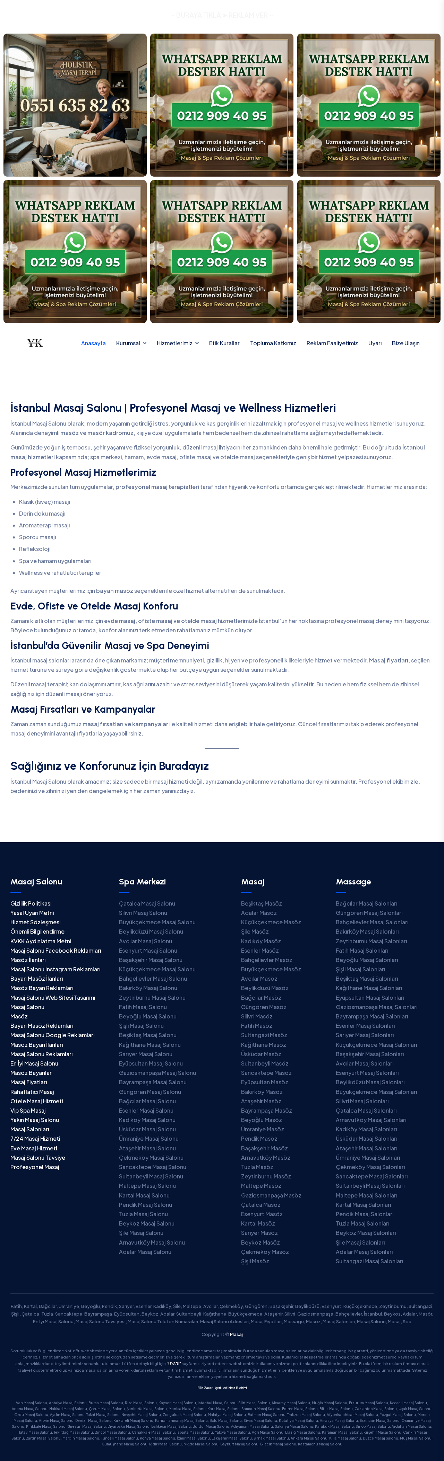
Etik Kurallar (224, 343)
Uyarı (375, 343)
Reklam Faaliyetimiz (332, 343)
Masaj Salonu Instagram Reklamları (55, 969)
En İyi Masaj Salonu (34, 1063)
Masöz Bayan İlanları (36, 1044)
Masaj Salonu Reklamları (41, 1054)
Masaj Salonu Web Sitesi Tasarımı (52, 997)
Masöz (19, 1016)
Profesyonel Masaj (34, 1166)
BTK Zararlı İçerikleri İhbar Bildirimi (222, 1388)
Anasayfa (93, 343)
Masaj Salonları (29, 1129)
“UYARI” (173, 1363)
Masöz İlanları (27, 959)
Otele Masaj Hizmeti (36, 1101)
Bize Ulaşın (406, 343)
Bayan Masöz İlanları (36, 978)
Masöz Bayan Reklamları (41, 987)
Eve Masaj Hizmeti (33, 1148)
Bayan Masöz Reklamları (41, 1025)
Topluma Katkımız (273, 343)
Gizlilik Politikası (30, 903)
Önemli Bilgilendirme (37, 931)
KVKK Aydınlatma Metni (40, 941)
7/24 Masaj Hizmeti (35, 1138)
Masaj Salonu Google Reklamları (52, 1035)
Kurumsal (128, 343)
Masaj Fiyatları (28, 1082)
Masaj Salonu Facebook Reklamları (55, 950)
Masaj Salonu (27, 1006)
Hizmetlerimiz (175, 343)
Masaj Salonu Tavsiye (37, 1157)
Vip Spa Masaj (28, 1110)
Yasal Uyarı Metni (32, 912)
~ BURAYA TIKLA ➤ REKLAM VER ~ (222, 15)
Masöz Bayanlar (31, 1072)
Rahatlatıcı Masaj (32, 1091)
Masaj (236, 1334)
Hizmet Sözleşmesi (35, 922)
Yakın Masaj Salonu (34, 1119)
